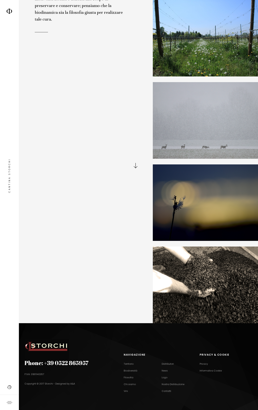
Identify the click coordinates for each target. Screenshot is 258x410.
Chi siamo (130, 384)
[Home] (9, 10)
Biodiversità (130, 370)
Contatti (166, 391)
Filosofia (128, 377)
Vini (126, 391)
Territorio (129, 363)
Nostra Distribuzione (173, 384)
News (165, 370)
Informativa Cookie (211, 370)
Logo (164, 377)
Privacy (204, 363)
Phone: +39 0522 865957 (57, 363)
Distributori (168, 363)
